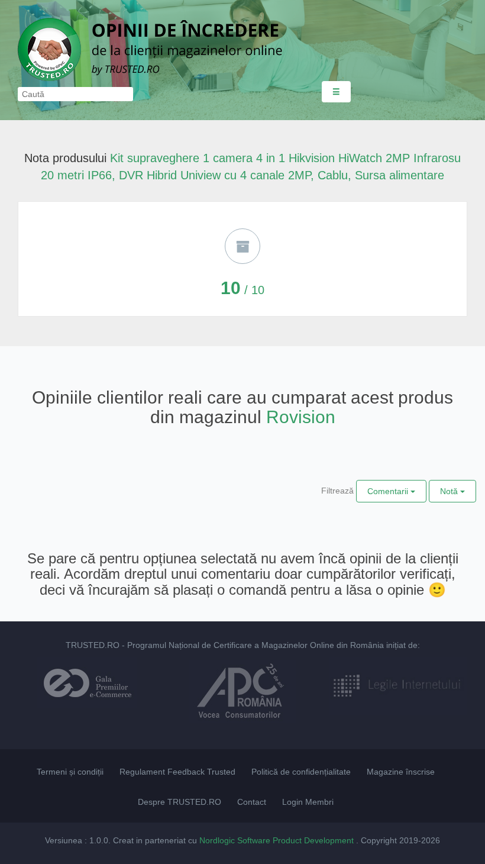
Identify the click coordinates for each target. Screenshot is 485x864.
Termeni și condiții (70, 771)
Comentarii (388, 491)
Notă (450, 491)
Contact (251, 802)
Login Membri (308, 802)
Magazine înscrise (401, 771)
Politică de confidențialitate (301, 771)
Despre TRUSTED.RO (179, 802)
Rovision (300, 417)
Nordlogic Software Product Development (277, 840)
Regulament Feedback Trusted (177, 771)
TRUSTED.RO (92, 645)
